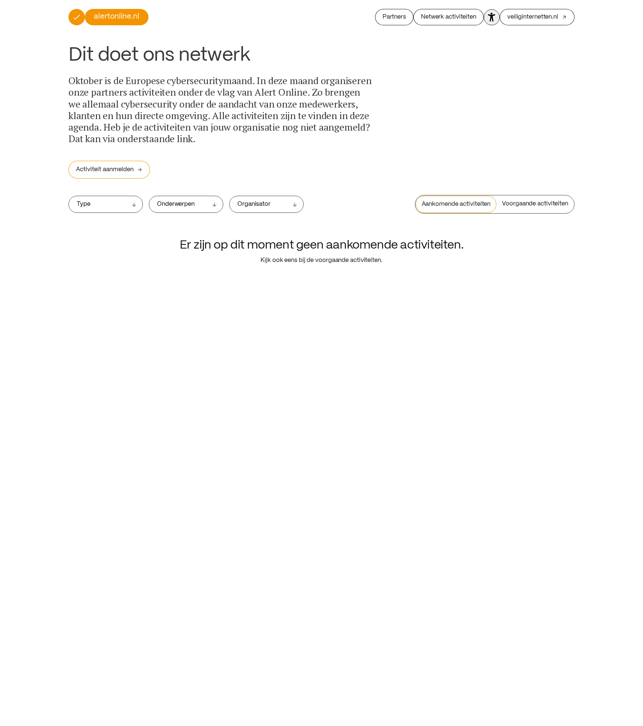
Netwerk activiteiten (448, 17)
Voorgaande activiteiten (535, 204)
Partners (394, 17)
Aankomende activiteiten (456, 204)
